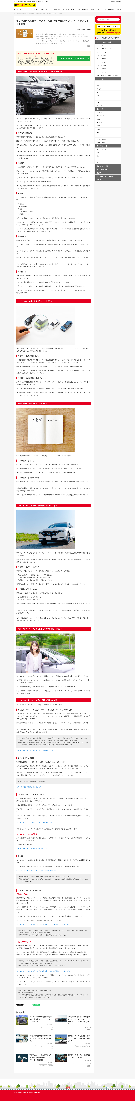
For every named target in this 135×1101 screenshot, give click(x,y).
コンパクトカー (101, 116)
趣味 (98, 162)
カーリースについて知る (104, 42)
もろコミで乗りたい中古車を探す (72, 58)
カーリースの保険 (101, 69)
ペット (98, 159)
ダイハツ (99, 105)
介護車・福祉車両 (101, 139)
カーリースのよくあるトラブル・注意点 (107, 75)
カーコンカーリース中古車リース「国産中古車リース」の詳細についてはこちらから (44, 924)
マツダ (98, 92)
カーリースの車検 (101, 65)
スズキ (98, 99)
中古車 (93, 9)
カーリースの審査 (101, 55)
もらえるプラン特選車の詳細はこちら (28, 787)
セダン (98, 119)
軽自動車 (99, 112)
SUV (98, 132)
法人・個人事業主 (83, 9)
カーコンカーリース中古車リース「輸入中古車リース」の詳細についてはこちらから (44, 971)
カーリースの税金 (101, 72)
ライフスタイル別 (102, 146)
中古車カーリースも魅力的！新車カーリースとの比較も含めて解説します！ (79, 1038)
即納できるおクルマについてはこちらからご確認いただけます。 (37, 871)
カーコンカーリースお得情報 (106, 9)
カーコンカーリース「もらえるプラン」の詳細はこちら (34, 750)
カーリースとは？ (101, 45)
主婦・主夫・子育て (102, 149)
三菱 (98, 102)
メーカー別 (100, 79)
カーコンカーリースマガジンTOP (21, 13)
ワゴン (98, 126)
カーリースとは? (43, 1065)
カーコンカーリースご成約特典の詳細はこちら (31, 848)
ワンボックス (100, 129)
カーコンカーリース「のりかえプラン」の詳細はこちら (34, 822)
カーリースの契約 (101, 59)
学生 (98, 156)
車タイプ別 (100, 109)
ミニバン (99, 122)
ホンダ (98, 89)
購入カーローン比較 (69, 9)
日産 (98, 85)
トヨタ (98, 82)
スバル (98, 95)
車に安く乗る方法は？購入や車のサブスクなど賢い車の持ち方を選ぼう (40, 1038)
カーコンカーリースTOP (107, 1)
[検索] (117, 19)
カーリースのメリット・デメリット (44, 1027)
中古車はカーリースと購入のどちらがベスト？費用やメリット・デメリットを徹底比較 (40, 1057)
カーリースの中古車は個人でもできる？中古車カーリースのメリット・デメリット (40, 1019)
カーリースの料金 (101, 52)
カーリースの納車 (101, 62)
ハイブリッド (100, 136)
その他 (119, 9)
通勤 (98, 152)
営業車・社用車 (101, 142)
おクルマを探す (117, 1)
